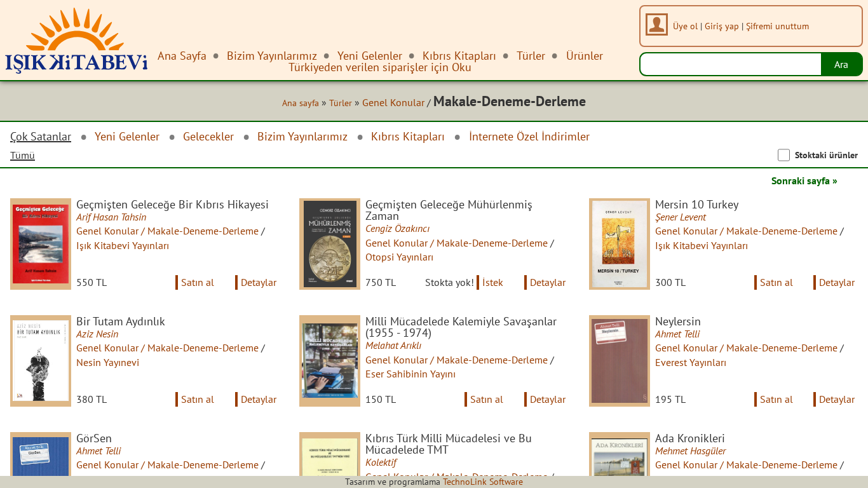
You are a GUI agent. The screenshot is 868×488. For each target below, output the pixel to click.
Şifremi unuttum (777, 26)
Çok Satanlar (40, 136)
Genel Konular (393, 102)
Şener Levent (680, 216)
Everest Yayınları (690, 362)
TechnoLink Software (483, 481)
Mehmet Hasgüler (690, 450)
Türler (340, 103)
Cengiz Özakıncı (397, 228)
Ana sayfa (300, 103)
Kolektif (380, 462)
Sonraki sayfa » (804, 180)
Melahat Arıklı (393, 345)
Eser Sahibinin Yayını (410, 373)
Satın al (197, 282)
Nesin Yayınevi (107, 362)
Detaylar (258, 282)
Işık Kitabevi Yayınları (122, 245)
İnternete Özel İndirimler (529, 136)
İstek (492, 282)
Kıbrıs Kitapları (408, 136)
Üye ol (685, 26)
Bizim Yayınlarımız (302, 136)
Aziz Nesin (97, 333)
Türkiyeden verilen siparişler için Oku (379, 67)
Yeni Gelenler (127, 136)
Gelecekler (208, 136)
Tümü (22, 155)
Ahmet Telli (677, 333)
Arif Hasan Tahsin (111, 216)
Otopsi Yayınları (399, 256)
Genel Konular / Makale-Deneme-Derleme (167, 230)
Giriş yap (722, 26)
